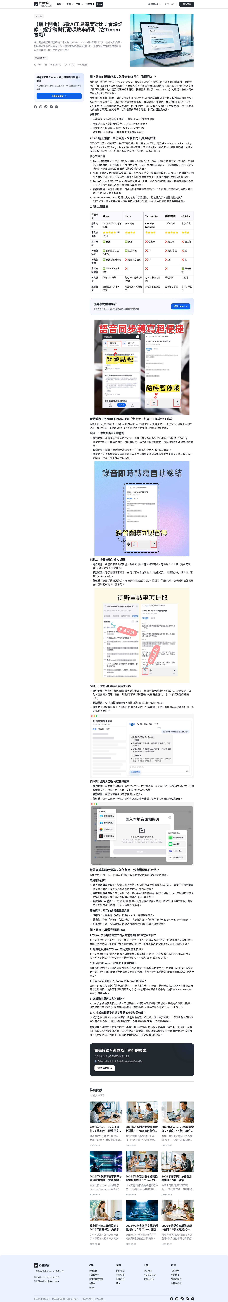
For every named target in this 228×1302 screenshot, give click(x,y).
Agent (92, 1287)
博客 (118, 1283)
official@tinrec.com (50, 1281)
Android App (150, 1275)
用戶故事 (175, 1275)
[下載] (82, 4)
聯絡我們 (120, 1279)
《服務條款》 (86, 1299)
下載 (78, 4)
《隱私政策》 (99, 1299)
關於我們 (175, 1270)
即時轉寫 (93, 1270)
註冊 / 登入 (170, 4)
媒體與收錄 (176, 1283)
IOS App (148, 1270)
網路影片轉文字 (96, 1279)
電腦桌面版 (149, 1279)
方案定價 (90, 4)
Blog (99, 4)
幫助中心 (120, 1270)
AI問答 (92, 1283)
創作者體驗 (176, 1279)
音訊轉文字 (94, 1275)
